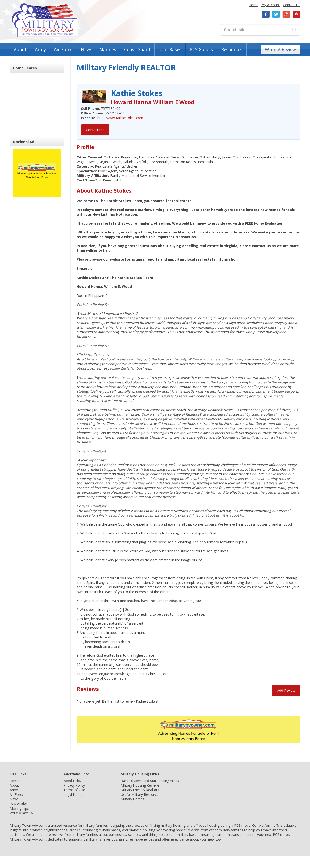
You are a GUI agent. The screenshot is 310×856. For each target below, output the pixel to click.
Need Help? (72, 780)
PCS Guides (201, 49)
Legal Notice (73, 794)
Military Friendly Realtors (140, 790)
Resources (231, 49)
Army (40, 49)
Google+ (286, 14)
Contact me (95, 130)
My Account (270, 4)
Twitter (276, 14)
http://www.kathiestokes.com (120, 117)
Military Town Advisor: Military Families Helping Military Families (45, 20)
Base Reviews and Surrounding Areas (150, 780)
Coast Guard (137, 49)
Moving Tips (19, 808)
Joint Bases (169, 49)
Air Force (63, 49)
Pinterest (296, 14)
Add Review (286, 690)
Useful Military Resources (140, 794)
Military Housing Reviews (140, 785)
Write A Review (280, 49)
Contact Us (291, 4)
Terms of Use (74, 790)
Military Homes (132, 799)
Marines (107, 49)
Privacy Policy (74, 785)
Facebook (266, 14)
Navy (86, 49)
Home (253, 4)
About (20, 49)
